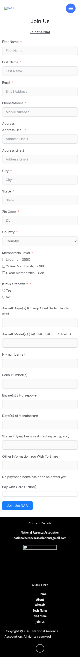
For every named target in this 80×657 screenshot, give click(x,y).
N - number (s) (13, 355)
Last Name (10, 62)
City (5, 171)
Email (6, 83)
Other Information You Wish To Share (30, 457)
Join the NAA (17, 505)
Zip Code (9, 212)
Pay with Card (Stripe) (19, 487)
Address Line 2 (13, 150)
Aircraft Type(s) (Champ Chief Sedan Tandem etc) (37, 311)
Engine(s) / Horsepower (20, 395)
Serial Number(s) (15, 375)
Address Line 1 (12, 130)
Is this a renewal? (15, 284)
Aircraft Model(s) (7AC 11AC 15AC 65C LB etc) (36, 334)
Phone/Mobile (12, 103)
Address (8, 124)
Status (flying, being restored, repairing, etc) (35, 436)
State (6, 191)
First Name (10, 42)
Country (8, 232)
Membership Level (16, 253)
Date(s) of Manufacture (20, 416)
